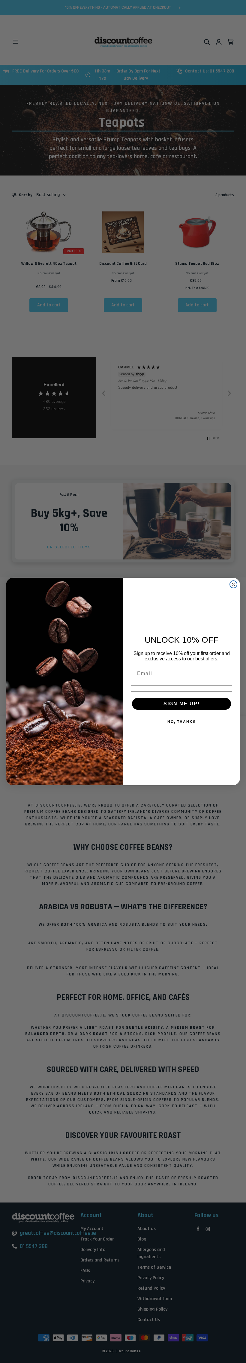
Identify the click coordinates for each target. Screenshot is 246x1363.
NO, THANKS (181, 722)
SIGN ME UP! (182, 703)
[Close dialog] (233, 584)
